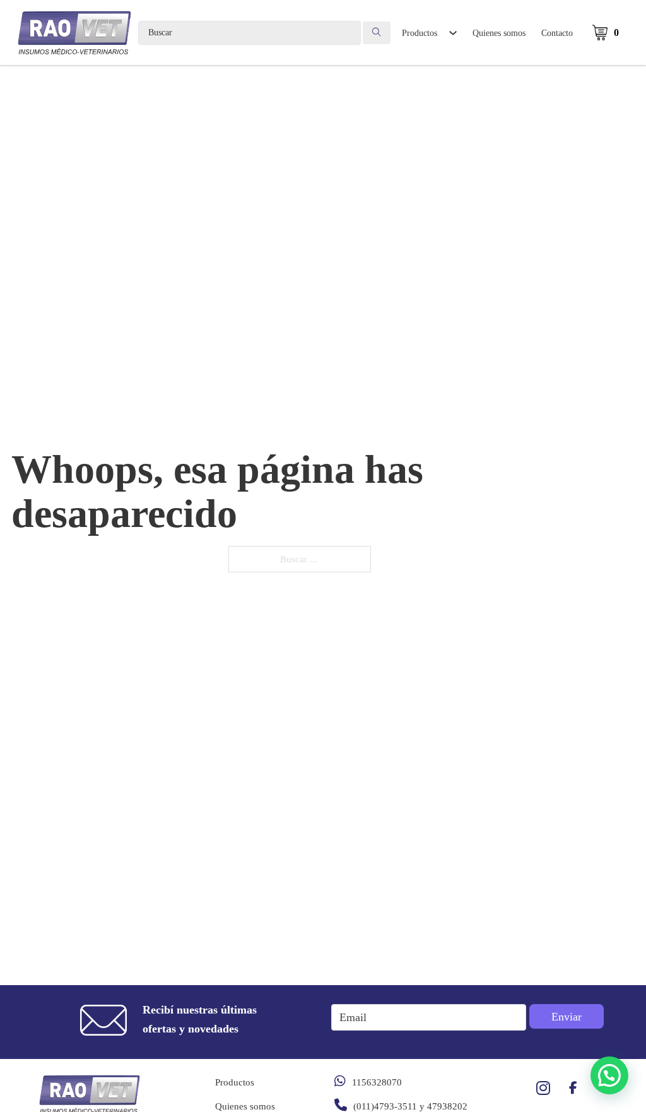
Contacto (557, 33)
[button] (609, 1075)
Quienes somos (499, 33)
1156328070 (377, 1082)
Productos (419, 33)
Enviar (566, 1016)
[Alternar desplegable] (452, 33)
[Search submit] (377, 32)
